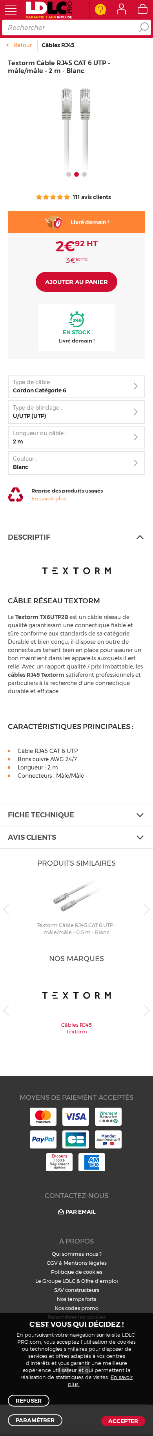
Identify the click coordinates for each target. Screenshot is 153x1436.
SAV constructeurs (76, 1290)
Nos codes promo (76, 1308)
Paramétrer (35, 1420)
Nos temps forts (76, 1299)
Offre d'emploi (99, 1281)
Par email (81, 1211)
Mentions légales (85, 1263)
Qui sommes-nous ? (77, 1254)
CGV (52, 1263)
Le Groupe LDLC (55, 1281)
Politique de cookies (76, 1272)
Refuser (29, 1400)
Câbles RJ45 (58, 45)
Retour (22, 45)
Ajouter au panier (76, 282)
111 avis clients (91, 197)
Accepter (123, 1421)
